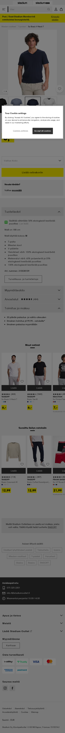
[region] (32, 122)
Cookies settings (20, 131)
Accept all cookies (42, 131)
